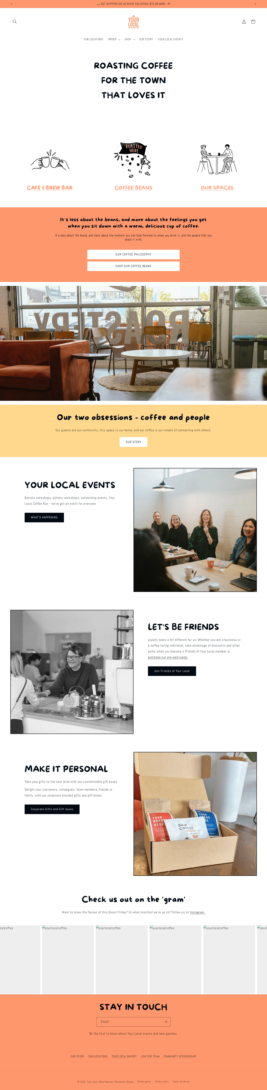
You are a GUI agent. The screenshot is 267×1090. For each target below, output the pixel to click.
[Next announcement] (255, 4)
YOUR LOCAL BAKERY (124, 1056)
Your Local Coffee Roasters (100, 1081)
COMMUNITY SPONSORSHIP (180, 1056)
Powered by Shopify (124, 1081)
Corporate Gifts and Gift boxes (52, 809)
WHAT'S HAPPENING (44, 517)
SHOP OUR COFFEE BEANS (133, 266)
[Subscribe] (165, 1022)
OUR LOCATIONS (98, 1056)
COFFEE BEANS (134, 188)
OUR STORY (133, 442)
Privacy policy (162, 1081)
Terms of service (181, 1081)
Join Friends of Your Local (172, 671)
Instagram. (197, 912)
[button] (14, 21)
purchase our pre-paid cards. (168, 657)
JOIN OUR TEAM (150, 1056)
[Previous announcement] (11, 4)
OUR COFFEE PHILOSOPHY (133, 254)
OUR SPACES (217, 188)
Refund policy (144, 1081)
